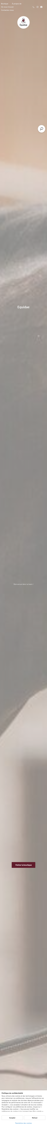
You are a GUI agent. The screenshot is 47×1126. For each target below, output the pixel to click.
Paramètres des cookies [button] (23, 1123)
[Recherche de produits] (42, 129)
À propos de (16, 4)
